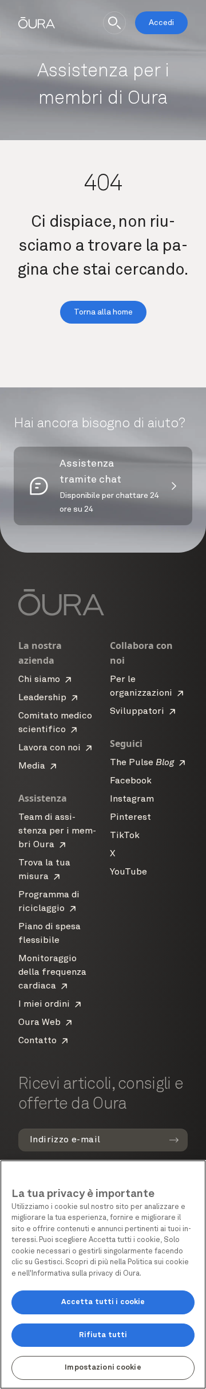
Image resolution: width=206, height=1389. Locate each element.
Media (31, 766)
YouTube (128, 872)
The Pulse (142, 762)
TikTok (125, 835)
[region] (103, 1274)
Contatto (37, 1040)
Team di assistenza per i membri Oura (57, 831)
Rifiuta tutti (103, 1335)
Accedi (161, 23)
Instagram (132, 799)
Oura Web (39, 1022)
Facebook (131, 781)
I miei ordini (44, 1004)
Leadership (42, 697)
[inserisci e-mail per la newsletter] (174, 1140)
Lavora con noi (49, 748)
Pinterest (130, 817)
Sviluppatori (137, 711)
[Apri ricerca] (114, 22)
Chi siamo (39, 679)
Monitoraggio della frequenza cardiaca (52, 972)
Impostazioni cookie (103, 1367)
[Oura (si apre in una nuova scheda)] (36, 23)
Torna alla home (103, 312)
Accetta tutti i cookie (103, 1302)
